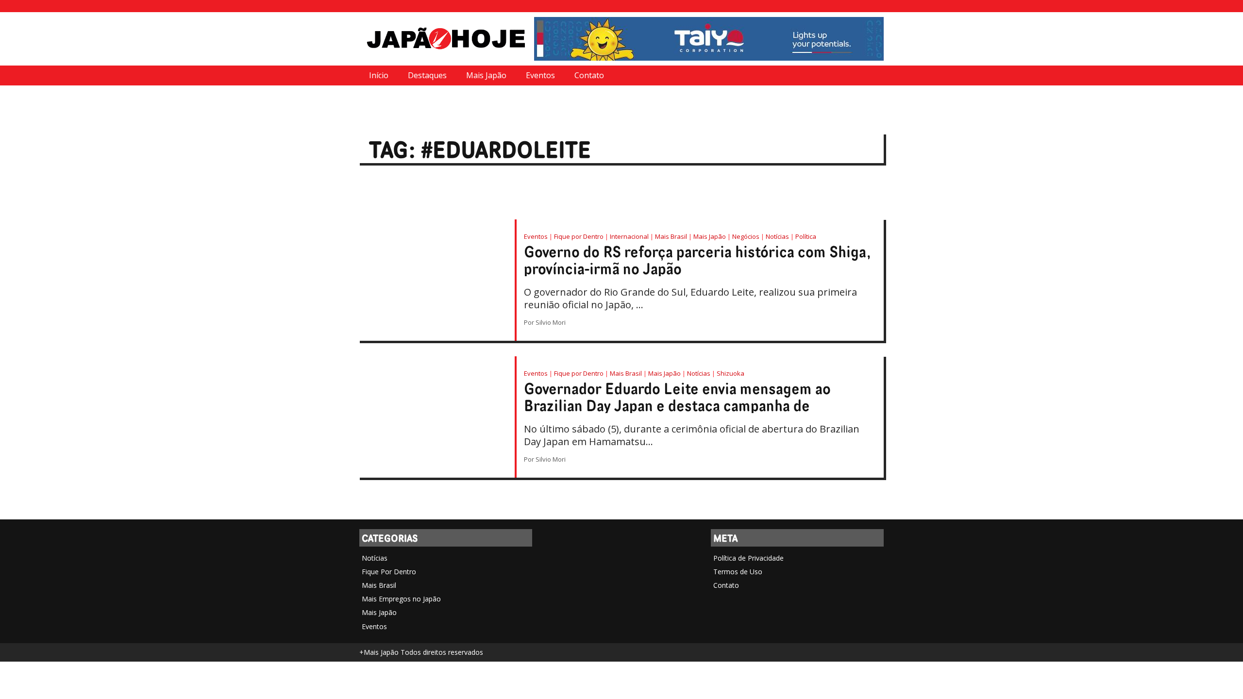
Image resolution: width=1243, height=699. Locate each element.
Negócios (745, 236)
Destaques (427, 75)
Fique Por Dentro (389, 571)
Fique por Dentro (579, 236)
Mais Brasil (671, 236)
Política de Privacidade (748, 558)
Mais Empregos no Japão (401, 598)
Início (378, 75)
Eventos (540, 75)
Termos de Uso (737, 571)
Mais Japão (486, 75)
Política (805, 236)
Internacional (629, 236)
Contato (589, 75)
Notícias (777, 236)
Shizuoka (730, 373)
